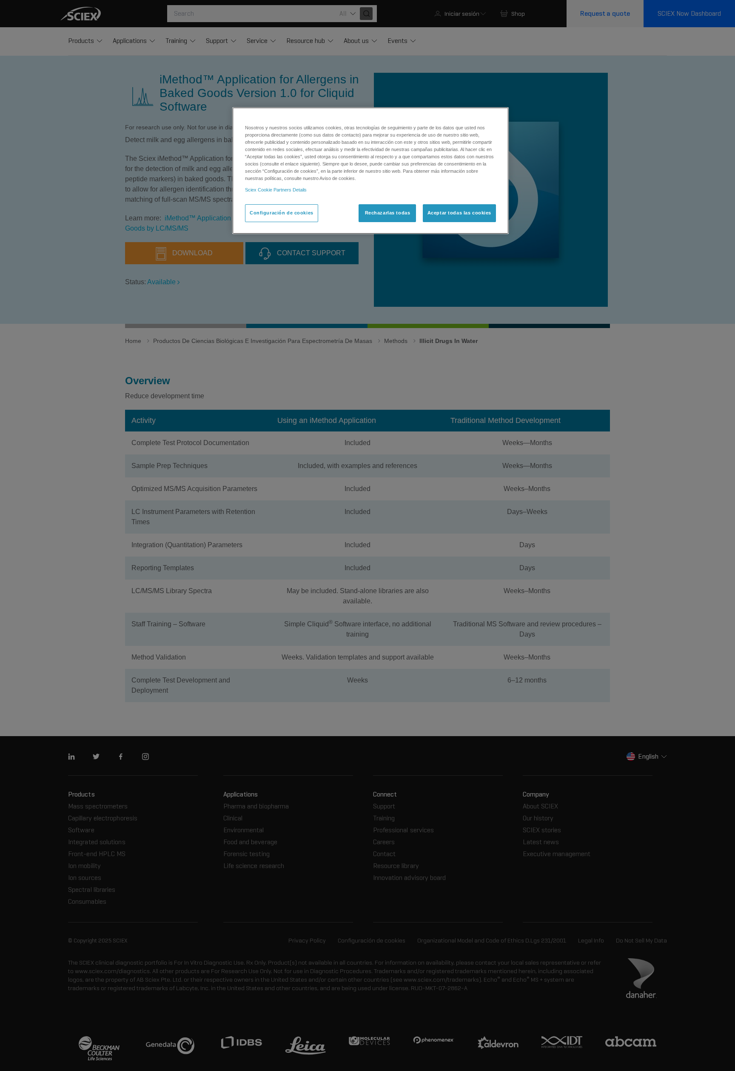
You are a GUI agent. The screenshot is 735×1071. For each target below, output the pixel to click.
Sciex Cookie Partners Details (276, 189)
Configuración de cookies (281, 212)
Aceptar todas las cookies (459, 212)
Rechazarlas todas (387, 212)
